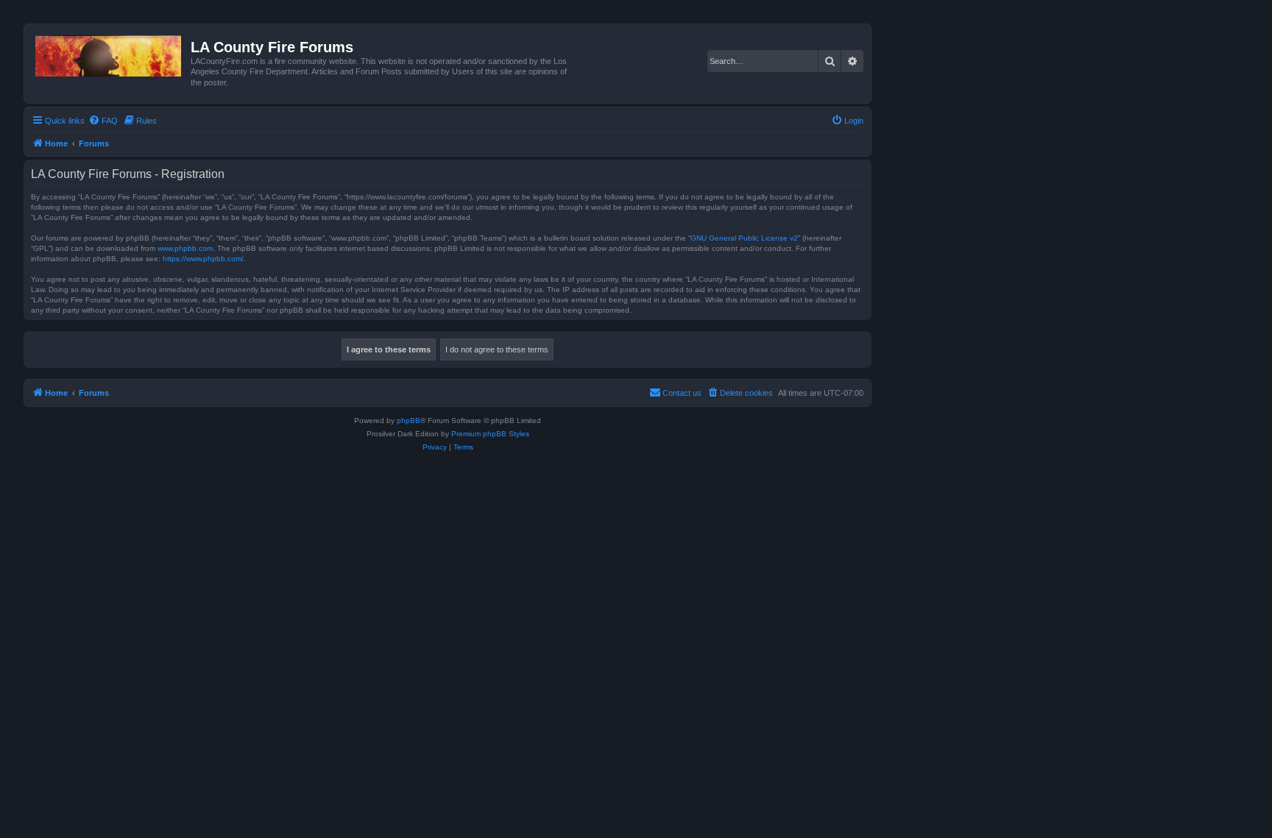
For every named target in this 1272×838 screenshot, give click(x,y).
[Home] (109, 53)
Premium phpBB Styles (490, 434)
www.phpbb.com (185, 248)
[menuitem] (103, 120)
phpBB (408, 420)
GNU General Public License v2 (744, 238)
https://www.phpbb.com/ (203, 259)
